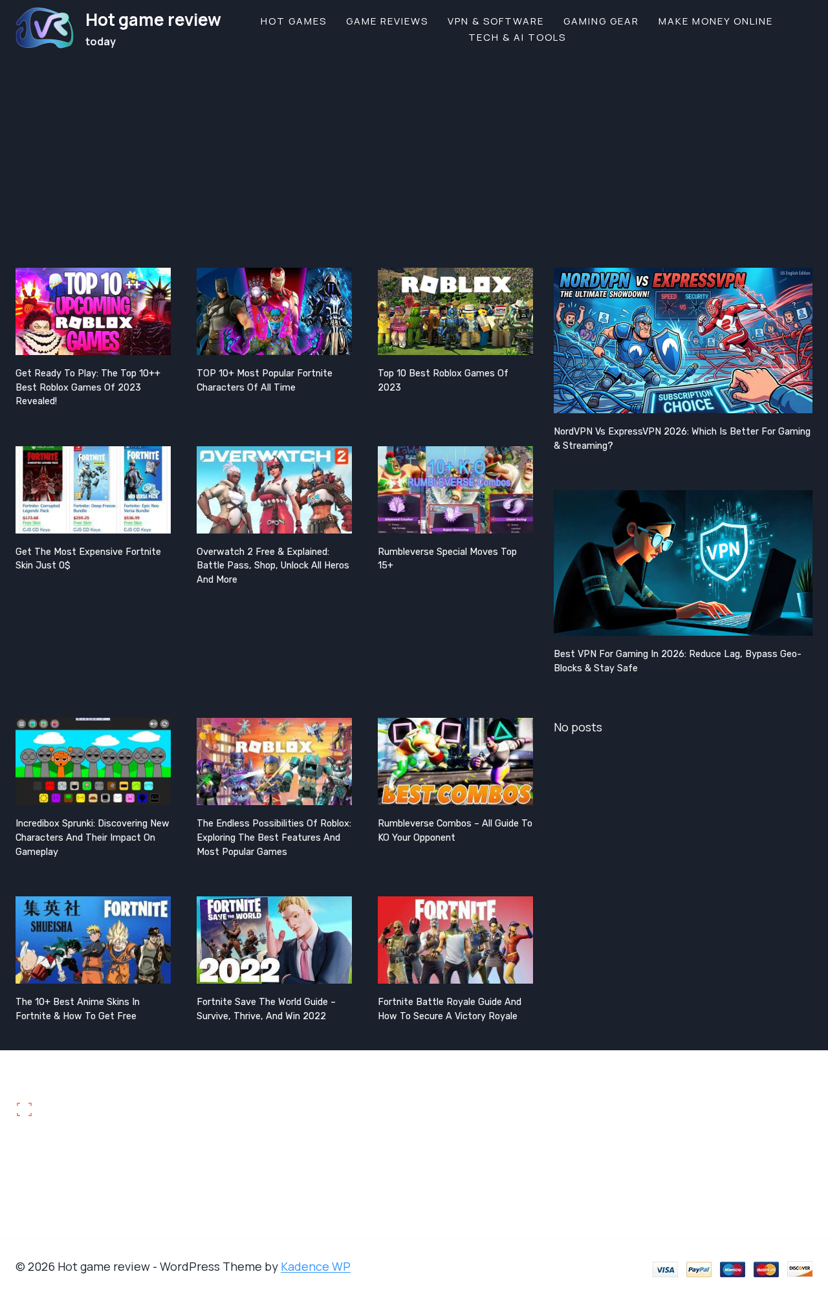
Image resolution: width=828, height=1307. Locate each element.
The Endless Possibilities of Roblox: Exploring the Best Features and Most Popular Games (274, 837)
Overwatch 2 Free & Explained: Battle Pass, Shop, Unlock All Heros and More (273, 565)
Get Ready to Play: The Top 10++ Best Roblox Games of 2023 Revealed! (88, 387)
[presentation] (93, 311)
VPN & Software (496, 21)
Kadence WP (316, 1266)
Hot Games (294, 21)
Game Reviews (387, 21)
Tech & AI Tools (517, 37)
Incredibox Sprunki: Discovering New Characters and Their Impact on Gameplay (92, 837)
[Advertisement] (414, 155)
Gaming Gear (601, 21)
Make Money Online (716, 21)
